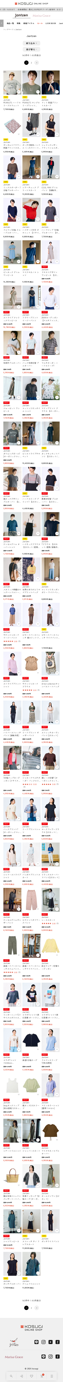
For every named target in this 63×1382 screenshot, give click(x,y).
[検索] (11, 1376)
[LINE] (36, 1342)
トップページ (8, 29)
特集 (19, 23)
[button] (36, 62)
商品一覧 (10, 23)
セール (40, 23)
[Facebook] (58, 1342)
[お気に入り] (32, 1376)
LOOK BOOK (51, 23)
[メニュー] (52, 1376)
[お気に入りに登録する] (19, 92)
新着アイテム (28, 23)
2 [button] (31, 62)
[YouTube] (50, 1342)
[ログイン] (21, 1376)
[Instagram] (43, 1342)
